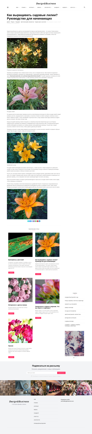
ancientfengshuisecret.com (67, 401)
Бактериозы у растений (16, 260)
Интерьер (31, 7)
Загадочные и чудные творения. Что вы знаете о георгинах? (47, 307)
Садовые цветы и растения (40, 21)
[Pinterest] (37, 221)
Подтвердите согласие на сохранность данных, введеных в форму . (47, 376)
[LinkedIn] (39, 221)
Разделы (12, 21)
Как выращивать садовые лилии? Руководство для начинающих (46, 260)
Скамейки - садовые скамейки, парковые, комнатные (72, 325)
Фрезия (10, 346)
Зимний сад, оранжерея (71, 304)
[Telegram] (32, 221)
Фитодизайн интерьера (70, 317)
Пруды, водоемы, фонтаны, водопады (74, 300)
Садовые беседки (69, 321)
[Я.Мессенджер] (28, 221)
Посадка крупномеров (70, 311)
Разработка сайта (65, 399)
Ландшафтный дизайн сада (71, 297)
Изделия (65, 7)
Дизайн (8, 21)
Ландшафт (56, 7)
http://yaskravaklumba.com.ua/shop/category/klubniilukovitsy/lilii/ (25, 76)
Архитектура (48, 7)
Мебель (39, 7)
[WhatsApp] (36, 221)
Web (17, 7)
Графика (24, 7)
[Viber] (34, 221)
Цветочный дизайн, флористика (27, 21)
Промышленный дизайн (40, 423)
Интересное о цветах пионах (17, 305)
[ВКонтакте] (30, 221)
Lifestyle (72, 7)
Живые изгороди (69, 307)
